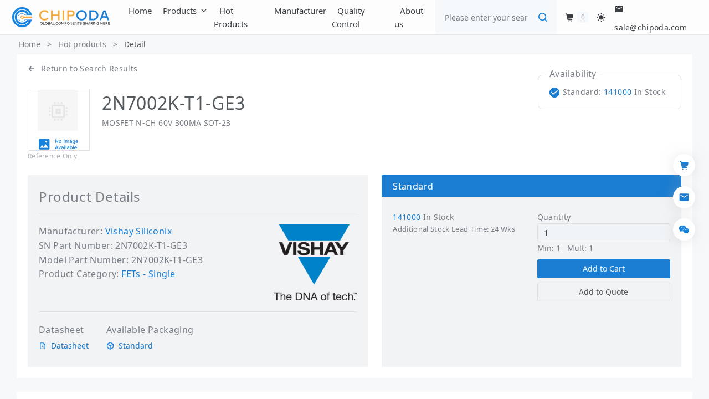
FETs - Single (148, 274)
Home (29, 44)
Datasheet (70, 346)
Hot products (82, 44)
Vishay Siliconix (138, 231)
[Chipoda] (61, 17)
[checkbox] (609, 92)
